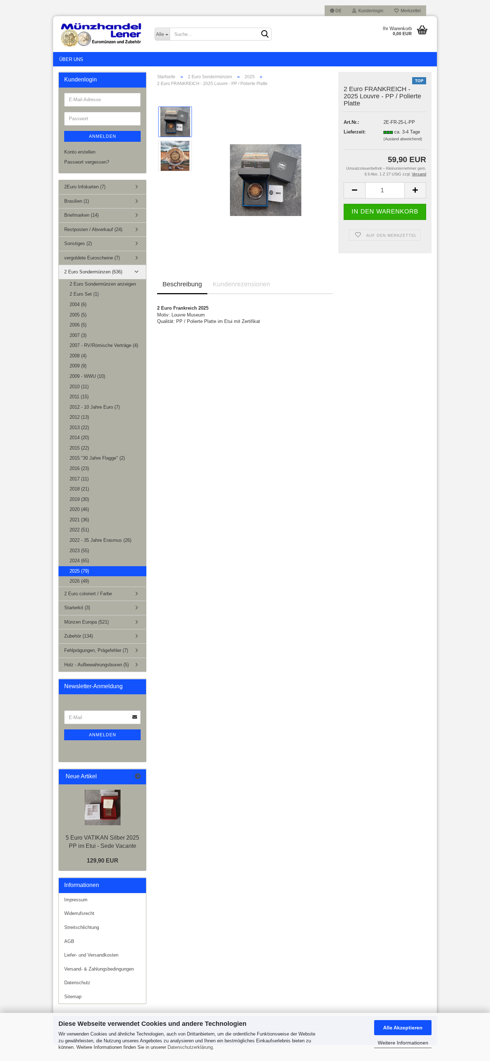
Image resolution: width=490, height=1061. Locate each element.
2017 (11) (79, 479)
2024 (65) (79, 560)
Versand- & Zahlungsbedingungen (99, 969)
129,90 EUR (102, 861)
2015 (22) (79, 448)
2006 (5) (78, 325)
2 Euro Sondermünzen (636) (93, 271)
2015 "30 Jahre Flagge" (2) (97, 458)
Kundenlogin (369, 10)
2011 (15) (79, 396)
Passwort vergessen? (86, 162)
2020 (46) (79, 509)
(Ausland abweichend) (402, 139)
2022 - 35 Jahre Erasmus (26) (100, 540)
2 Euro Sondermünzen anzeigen (103, 284)
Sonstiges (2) (78, 243)
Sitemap (72, 996)
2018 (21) (79, 489)
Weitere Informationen (403, 1043)
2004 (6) (78, 304)
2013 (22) (79, 427)
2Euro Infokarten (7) (84, 186)
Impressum (76, 899)
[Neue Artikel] (138, 777)
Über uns (71, 59)
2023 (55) (79, 550)
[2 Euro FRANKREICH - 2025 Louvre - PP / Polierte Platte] (265, 172)
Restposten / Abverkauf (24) (93, 229)
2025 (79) (79, 571)
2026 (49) (79, 581)
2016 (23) (79, 468)
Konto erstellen (79, 152)
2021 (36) (79, 519)
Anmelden (102, 136)
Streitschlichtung (81, 927)
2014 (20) (79, 437)
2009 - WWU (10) (87, 376)
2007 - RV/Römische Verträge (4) (104, 345)
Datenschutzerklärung (190, 1047)
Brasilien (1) (76, 201)
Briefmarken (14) (81, 215)
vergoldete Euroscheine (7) (92, 257)
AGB (69, 941)
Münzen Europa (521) (86, 622)
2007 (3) (78, 335)
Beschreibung (182, 284)
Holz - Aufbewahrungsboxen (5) (96, 664)
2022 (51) (79, 529)
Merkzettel (410, 10)
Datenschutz (77, 982)
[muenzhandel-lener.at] (101, 34)
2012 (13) (79, 417)
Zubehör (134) (78, 636)
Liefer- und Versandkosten (91, 955)
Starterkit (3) (77, 607)
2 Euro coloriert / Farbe (88, 593)
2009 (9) (78, 365)
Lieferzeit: (355, 132)
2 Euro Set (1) (84, 294)
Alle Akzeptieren (403, 1028)
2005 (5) (78, 315)
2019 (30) (79, 499)
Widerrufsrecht (79, 913)
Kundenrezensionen (241, 284)
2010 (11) (79, 386)
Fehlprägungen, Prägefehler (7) (96, 650)
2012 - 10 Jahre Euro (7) (95, 407)
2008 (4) (78, 355)
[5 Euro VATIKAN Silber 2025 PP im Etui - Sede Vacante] (103, 807)
